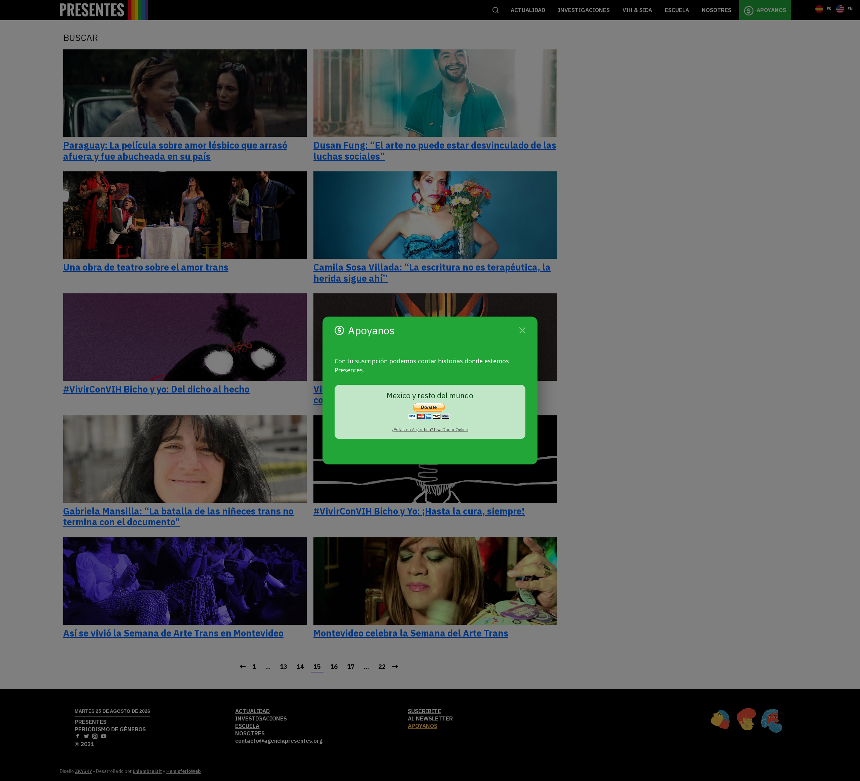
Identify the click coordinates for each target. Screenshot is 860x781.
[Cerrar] (522, 330)
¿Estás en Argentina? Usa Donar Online (430, 430)
